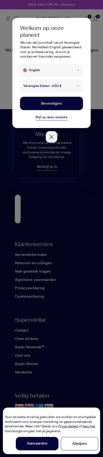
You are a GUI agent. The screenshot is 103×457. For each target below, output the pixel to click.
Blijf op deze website (51, 117)
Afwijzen (79, 443)
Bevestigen (51, 103)
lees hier (89, 426)
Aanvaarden (37, 443)
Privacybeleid (68, 426)
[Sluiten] (51, 137)
